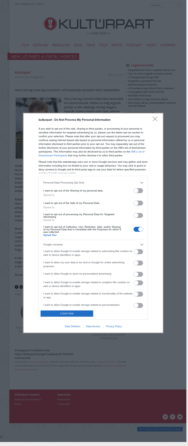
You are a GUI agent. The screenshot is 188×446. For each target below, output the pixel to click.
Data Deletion (72, 326)
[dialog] (93, 223)
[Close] (156, 120)
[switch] (138, 190)
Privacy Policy (114, 326)
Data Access (93, 326)
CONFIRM (67, 313)
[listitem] (93, 183)
